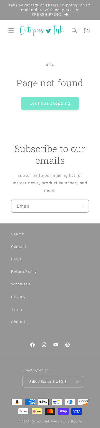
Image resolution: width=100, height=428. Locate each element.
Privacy (18, 296)
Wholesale (21, 283)
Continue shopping (50, 103)
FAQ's (16, 258)
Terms (16, 309)
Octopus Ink (41, 421)
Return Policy (24, 271)
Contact (18, 246)
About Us (20, 321)
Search (17, 233)
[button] (11, 30)
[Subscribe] (82, 206)
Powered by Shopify (66, 421)
